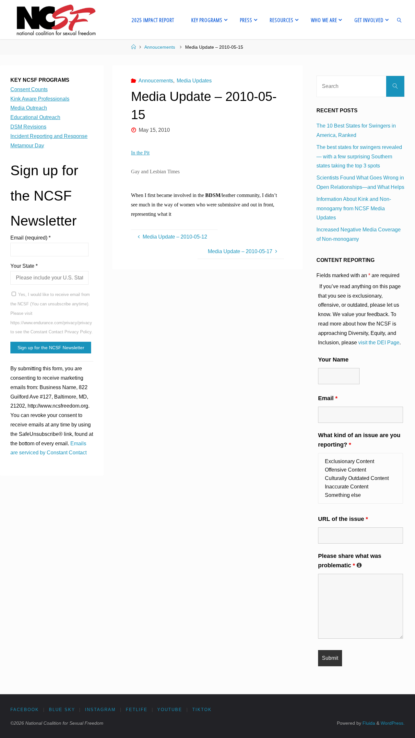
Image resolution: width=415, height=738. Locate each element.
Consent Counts (29, 89)
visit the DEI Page (378, 342)
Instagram (100, 709)
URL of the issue (343, 519)
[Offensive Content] (360, 470)
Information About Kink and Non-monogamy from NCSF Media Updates (353, 208)
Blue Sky (62, 709)
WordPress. (393, 723)
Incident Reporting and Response (49, 136)
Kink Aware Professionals (39, 99)
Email (328, 398)
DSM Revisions (28, 126)
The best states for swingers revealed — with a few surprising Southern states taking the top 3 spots (359, 156)
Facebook (24, 709)
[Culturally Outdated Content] (360, 478)
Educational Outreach (35, 117)
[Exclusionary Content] (360, 461)
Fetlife (137, 709)
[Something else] (360, 495)
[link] (399, 19)
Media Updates (194, 80)
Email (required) (30, 237)
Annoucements (159, 47)
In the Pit (140, 152)
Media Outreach (28, 108)
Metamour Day (27, 145)
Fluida (368, 723)
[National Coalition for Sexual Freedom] (55, 19)
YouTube (169, 709)
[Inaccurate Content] (360, 487)
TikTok (202, 709)
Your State (24, 266)
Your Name (333, 359)
